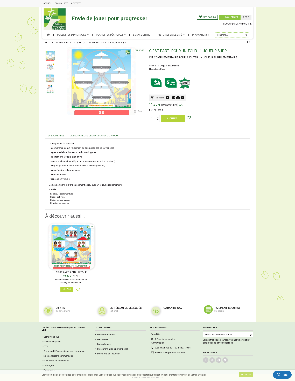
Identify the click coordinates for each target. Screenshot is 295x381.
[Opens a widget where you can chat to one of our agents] (282, 375)
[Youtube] (212, 360)
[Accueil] (46, 42)
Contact (76, 3)
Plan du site (61, 3)
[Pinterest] (218, 360)
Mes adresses (104, 344)
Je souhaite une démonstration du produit (95, 135)
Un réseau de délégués (126, 307)
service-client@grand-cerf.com (170, 352)
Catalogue (49, 365)
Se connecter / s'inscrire (237, 23)
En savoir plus (56, 135)
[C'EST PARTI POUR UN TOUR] (71, 246)
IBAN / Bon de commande (56, 360)
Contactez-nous (51, 337)
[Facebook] (205, 360)
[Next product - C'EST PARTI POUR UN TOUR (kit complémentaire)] (249, 42)
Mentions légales (52, 341)
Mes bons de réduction (108, 353)
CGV (46, 346)
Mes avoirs (102, 339)
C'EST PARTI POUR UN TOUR (71, 272)
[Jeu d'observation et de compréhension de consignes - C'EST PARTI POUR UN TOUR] (50, 56)
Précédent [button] (57, 73)
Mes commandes (106, 334)
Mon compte (102, 327)
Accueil (47, 3)
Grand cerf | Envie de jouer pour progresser (65, 351)
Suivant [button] (145, 73)
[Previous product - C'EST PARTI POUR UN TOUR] (247, 42)
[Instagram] (225, 360)
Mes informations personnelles (112, 349)
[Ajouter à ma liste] (189, 118)
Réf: (151, 110)
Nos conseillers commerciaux (58, 356)
